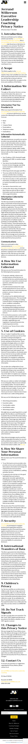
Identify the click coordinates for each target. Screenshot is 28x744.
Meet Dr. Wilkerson (14, 723)
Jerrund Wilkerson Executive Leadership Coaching (13, 72)
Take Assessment (14, 733)
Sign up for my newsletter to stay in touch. (14, 709)
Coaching (16, 40)
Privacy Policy (14, 736)
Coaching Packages (14, 725)
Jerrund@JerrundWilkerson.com (10, 681)
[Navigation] (25, 2)
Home (14, 720)
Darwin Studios (19, 742)
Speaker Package (14, 728)
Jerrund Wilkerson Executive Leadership (12, 39)
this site (22, 444)
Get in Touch (14, 731)
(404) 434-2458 (14, 698)
